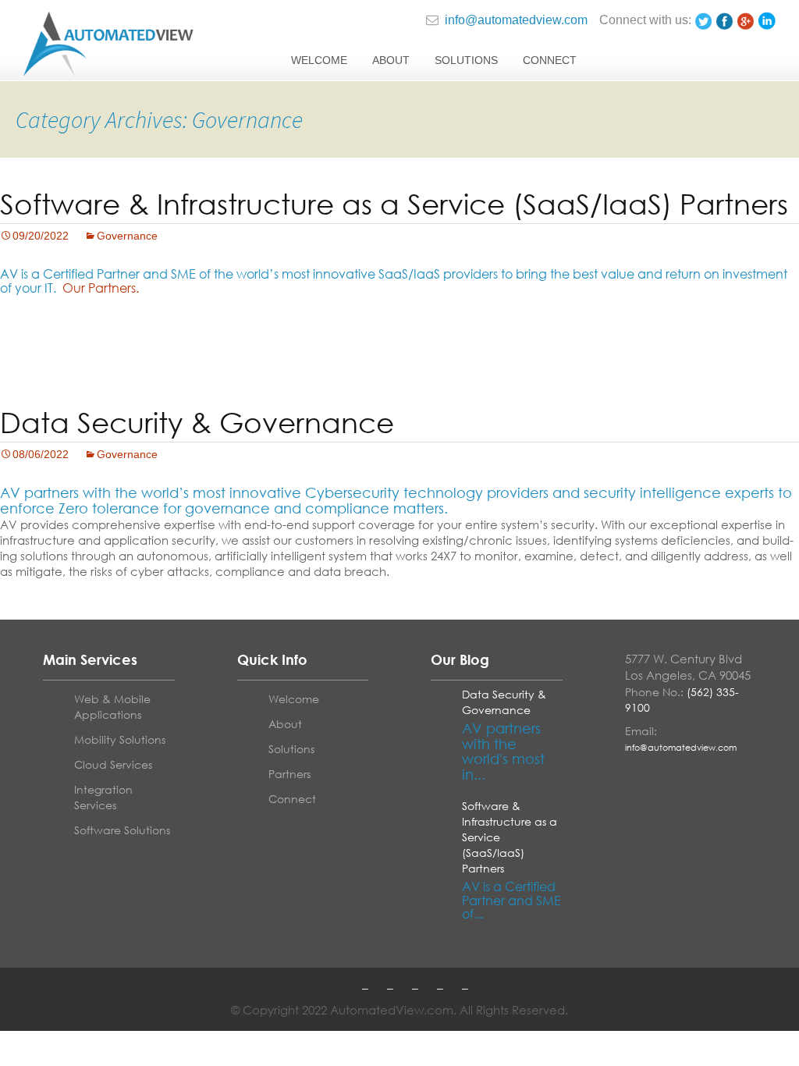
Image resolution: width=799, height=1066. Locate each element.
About (391, 60)
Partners (289, 773)
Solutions (466, 60)
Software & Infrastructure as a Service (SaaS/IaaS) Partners (394, 204)
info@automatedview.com (515, 20)
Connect (550, 60)
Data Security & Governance (197, 422)
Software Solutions (122, 830)
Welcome (319, 60)
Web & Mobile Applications (112, 706)
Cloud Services (113, 764)
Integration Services (103, 797)
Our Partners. (100, 287)
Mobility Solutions (119, 739)
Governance (127, 235)
